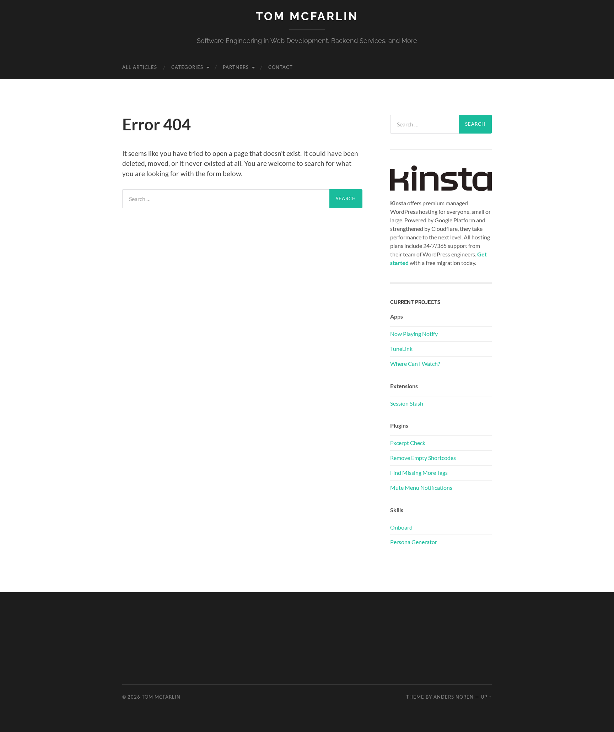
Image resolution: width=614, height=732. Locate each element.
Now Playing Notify (414, 333)
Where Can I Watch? (415, 363)
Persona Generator (413, 541)
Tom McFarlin (307, 16)
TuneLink (401, 348)
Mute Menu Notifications (421, 487)
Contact (280, 67)
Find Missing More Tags (419, 472)
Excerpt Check (407, 442)
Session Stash (406, 403)
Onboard (401, 527)
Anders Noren (453, 697)
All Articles (139, 67)
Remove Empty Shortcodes (423, 457)
